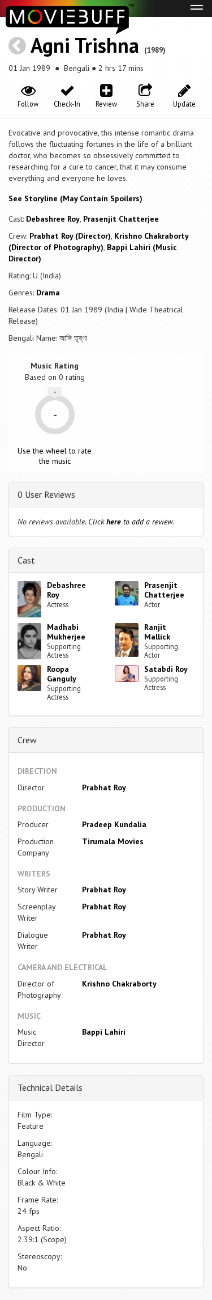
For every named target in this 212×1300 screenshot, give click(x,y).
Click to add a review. (131, 521)
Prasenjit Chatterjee (121, 219)
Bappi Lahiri (104, 1032)
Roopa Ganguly (61, 674)
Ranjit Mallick (157, 632)
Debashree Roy (53, 219)
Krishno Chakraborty (119, 984)
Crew (27, 740)
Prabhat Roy (104, 787)
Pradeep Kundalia (114, 824)
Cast (26, 560)
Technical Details (50, 1087)
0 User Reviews (46, 494)
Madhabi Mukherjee (66, 632)
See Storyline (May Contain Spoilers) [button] (75, 198)
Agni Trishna (85, 45)
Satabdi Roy (166, 669)
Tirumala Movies (113, 841)
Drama (48, 292)
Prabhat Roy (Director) (70, 236)
